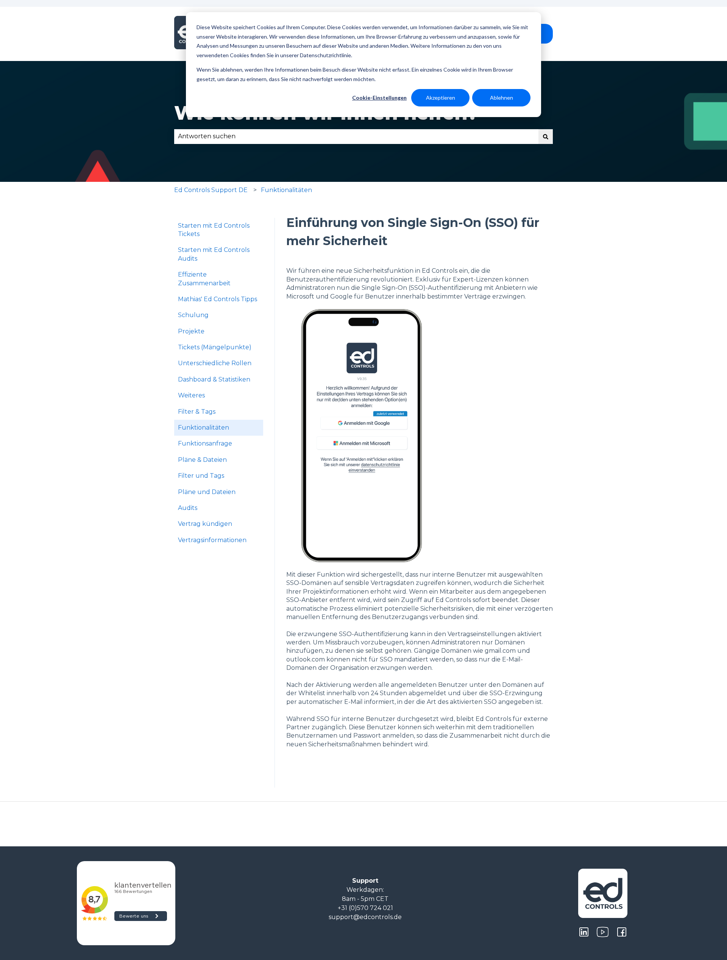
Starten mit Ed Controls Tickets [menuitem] (214, 230)
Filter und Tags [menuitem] (201, 475)
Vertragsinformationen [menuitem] (212, 540)
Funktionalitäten (286, 190)
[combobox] (356, 136)
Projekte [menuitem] (191, 331)
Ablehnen (501, 97)
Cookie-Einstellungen (379, 97)
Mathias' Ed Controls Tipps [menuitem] (217, 299)
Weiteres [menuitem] (191, 395)
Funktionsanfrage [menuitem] (205, 443)
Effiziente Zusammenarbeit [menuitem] (204, 278)
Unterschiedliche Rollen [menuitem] (214, 363)
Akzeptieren (440, 97)
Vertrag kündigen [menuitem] (205, 523)
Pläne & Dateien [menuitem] (202, 459)
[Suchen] (545, 136)
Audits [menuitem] (187, 507)
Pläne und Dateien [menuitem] (207, 492)
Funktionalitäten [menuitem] (203, 427)
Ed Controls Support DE (211, 190)
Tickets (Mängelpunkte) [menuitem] (214, 347)
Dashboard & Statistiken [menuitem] (214, 379)
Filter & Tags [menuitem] (196, 411)
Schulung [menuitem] (193, 315)
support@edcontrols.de (365, 917)
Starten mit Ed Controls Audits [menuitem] (214, 254)
